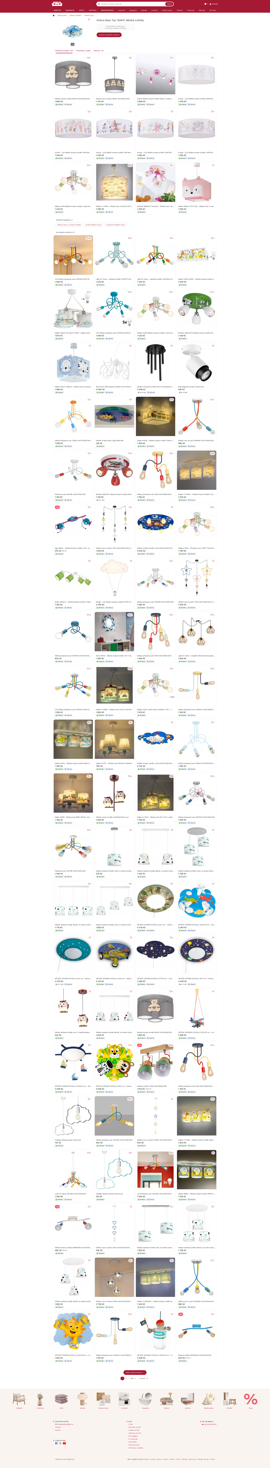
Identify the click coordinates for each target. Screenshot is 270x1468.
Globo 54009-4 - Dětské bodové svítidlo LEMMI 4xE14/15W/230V (79, 602)
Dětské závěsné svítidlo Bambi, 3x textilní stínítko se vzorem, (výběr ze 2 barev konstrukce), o (213, 1248)
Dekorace (40, 1408)
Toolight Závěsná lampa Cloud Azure (109, 1194)
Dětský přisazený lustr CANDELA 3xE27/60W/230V (197, 710)
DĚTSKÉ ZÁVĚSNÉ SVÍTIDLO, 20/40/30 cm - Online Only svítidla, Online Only (166, 1355)
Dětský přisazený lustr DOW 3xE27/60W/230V (154, 494)
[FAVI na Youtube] (64, 1443)
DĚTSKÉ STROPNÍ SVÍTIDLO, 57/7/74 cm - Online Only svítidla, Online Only (165, 979)
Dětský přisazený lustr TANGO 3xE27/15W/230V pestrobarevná (78, 441)
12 (213, 453)
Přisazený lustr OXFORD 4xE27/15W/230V (70, 871)
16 (213, 668)
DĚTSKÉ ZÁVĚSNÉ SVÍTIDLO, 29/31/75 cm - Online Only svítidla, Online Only (207, 1032)
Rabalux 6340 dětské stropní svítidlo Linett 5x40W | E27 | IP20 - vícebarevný (83, 206)
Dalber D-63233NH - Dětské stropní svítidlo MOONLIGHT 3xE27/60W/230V (165, 1301)
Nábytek (19, 1408)
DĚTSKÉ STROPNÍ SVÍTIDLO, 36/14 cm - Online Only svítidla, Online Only (123, 1086)
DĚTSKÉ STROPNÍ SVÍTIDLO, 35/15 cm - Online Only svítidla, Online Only (123, 979)
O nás (130, 1424)
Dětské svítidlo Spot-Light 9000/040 (109, 441)
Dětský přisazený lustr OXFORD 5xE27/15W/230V (155, 602)
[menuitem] (57, 10)
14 (90, 58)
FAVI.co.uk (192, 1459)
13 (90, 776)
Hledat (169, 4)
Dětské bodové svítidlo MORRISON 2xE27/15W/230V (74, 1248)
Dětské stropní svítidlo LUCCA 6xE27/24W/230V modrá (157, 548)
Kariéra (57, 1430)
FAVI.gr (206, 1459)
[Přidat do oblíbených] (89, 19)
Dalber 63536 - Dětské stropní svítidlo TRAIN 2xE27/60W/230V (160, 441)
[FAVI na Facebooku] (56, 1443)
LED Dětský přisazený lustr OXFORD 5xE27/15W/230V (75, 279)
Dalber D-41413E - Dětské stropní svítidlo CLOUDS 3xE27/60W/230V (204, 494)
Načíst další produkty (134, 1372)
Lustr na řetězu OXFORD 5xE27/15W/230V (70, 1194)
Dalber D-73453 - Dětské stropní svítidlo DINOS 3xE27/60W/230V (202, 1140)
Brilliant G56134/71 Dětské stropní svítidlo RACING (115, 494)
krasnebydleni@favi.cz (65, 1424)
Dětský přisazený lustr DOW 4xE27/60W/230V (154, 656)
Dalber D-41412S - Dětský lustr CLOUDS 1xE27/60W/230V (117, 206)
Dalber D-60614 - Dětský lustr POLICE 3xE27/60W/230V (117, 710)
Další (132, 1378)
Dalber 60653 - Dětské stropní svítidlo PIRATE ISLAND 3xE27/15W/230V (205, 1194)
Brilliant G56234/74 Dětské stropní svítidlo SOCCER (197, 333)
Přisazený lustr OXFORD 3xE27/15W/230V (70, 494)
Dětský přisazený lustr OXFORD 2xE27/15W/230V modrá (76, 656)
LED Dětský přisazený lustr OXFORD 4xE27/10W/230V (75, 710)
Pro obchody (133, 1439)
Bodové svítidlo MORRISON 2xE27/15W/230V (194, 1355)
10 (131, 165)
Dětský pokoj (62, 15)
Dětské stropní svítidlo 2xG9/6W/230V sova (112, 817)
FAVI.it (178, 1459)
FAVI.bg (200, 1459)
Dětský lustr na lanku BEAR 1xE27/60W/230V (113, 99)
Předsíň (229, 1408)
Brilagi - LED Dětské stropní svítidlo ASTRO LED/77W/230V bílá (119, 602)
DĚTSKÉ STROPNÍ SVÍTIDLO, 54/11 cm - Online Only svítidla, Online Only (164, 925)
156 (90, 238)
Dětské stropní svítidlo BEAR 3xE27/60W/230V (72, 99)
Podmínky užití (133, 1445)
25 (213, 776)
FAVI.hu (166, 1459)
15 (131, 453)
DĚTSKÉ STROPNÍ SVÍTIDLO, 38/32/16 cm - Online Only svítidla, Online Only (206, 925)
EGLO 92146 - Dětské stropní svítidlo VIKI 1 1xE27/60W (116, 656)
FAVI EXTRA (132, 1442)
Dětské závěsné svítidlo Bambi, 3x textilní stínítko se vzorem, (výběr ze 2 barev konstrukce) (89, 925)
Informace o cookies (135, 1448)
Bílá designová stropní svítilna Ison (191, 387)
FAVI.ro (159, 1459)
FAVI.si (212, 1459)
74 (131, 615)
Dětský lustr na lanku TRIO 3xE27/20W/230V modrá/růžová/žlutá (202, 602)
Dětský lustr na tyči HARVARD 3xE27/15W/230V (196, 441)
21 (172, 561)
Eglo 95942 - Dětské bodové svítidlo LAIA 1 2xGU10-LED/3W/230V (80, 548)
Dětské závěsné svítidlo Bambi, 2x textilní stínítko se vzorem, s (161, 871)
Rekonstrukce (103, 1408)
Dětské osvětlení (76, 15)
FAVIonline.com (60, 1459)
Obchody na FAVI (134, 1427)
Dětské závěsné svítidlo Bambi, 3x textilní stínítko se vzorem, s (119, 1032)
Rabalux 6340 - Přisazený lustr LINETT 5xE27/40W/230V (199, 548)
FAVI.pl (153, 1459)
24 (90, 292)
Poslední (142, 1378)
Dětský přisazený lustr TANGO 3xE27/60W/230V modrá (198, 763)
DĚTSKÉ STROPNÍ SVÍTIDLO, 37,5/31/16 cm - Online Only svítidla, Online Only (84, 1355)
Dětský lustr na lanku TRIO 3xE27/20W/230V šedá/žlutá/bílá (118, 548)
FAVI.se (185, 1459)
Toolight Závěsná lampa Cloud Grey (68, 1140)
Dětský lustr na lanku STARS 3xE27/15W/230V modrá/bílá (117, 1301)
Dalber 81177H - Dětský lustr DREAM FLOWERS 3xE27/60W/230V (120, 763)
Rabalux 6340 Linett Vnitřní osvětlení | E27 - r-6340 (156, 710)
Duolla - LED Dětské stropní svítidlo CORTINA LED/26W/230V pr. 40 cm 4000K (207, 99)
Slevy (251, 1408)
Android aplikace (210, 1424)
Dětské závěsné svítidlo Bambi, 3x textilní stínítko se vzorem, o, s (79, 1301)
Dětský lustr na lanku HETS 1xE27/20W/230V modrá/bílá (117, 1248)
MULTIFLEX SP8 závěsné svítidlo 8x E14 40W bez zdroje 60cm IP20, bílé (123, 387)
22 (131, 292)
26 (213, 507)
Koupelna (145, 1408)
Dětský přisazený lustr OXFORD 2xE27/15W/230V (114, 1140)
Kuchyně (124, 1408)
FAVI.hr (172, 1459)
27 (90, 165)
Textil (61, 1408)
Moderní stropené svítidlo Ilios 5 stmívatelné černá (156, 387)
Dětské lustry (89, 15)
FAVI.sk (147, 1459)
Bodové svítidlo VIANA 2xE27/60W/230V (152, 1086)
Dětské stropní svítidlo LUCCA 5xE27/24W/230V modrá (157, 763)
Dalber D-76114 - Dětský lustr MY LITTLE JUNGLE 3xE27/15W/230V (162, 817)
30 (213, 292)
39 (131, 238)
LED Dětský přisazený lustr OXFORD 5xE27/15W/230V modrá (118, 333)
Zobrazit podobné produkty (109, 35)
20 (213, 399)
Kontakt (58, 1427)
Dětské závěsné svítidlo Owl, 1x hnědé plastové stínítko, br (77, 1032)
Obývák (166, 1408)
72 (90, 668)
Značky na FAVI (134, 1430)
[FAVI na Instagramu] (60, 1443)
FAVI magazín (133, 1436)
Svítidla (82, 1408)
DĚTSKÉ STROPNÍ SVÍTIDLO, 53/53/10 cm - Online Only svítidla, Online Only (83, 1086)
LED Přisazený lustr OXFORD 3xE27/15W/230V (154, 1194)
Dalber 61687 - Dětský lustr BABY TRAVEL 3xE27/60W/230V (77, 817)
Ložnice (187, 1408)
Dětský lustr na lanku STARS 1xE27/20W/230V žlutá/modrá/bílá (161, 1140)
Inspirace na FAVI (134, 1433)
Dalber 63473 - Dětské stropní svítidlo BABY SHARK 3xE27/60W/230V (81, 763)
